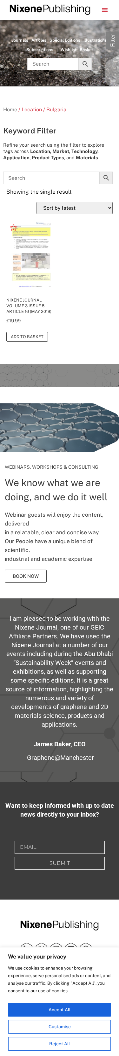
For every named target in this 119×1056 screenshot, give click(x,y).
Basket (86, 49)
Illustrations (95, 40)
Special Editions (65, 40)
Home (10, 110)
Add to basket (27, 336)
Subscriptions (39, 49)
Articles (38, 40)
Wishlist (68, 49)
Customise (60, 1026)
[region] (59, 1001)
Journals (20, 40)
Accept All (59, 1009)
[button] (104, 10)
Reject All (59, 1043)
